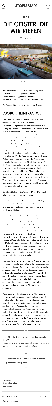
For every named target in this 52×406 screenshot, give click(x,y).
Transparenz (7, 386)
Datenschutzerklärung (11, 383)
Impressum (6, 380)
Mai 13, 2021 (27, 38)
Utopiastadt (12, 396)
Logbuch (26, 17)
